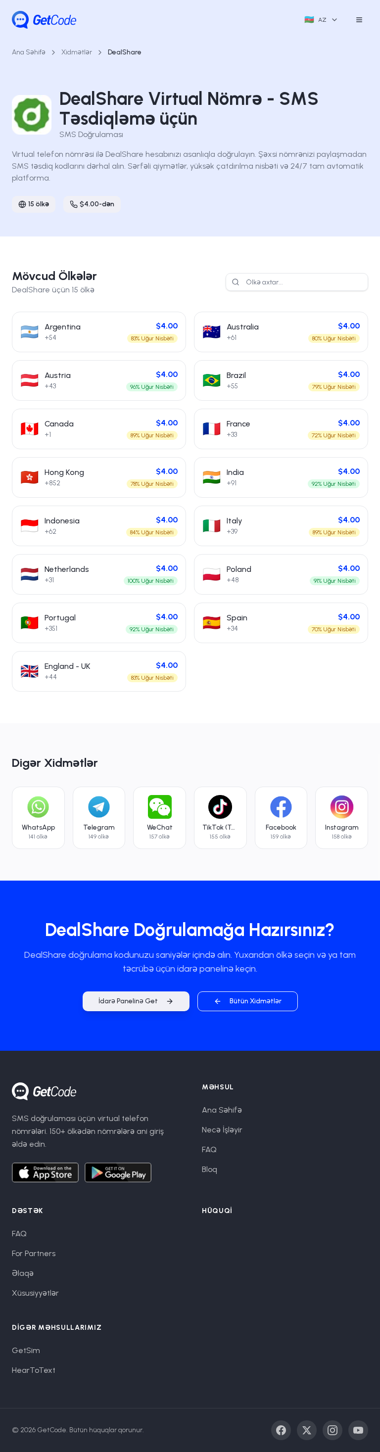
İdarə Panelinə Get (128, 1001)
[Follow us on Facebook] (281, 1430)
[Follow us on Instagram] (332, 1430)
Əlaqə (23, 1273)
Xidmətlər (76, 52)
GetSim (26, 1350)
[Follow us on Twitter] (307, 1430)
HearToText (33, 1370)
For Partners (33, 1253)
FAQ (209, 1149)
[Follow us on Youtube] (358, 1430)
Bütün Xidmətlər (256, 1001)
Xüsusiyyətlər (35, 1293)
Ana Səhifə (29, 52)
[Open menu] (359, 20)
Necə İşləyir (222, 1129)
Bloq (209, 1169)
